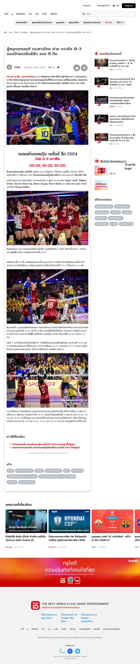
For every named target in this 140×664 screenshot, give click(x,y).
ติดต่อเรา (99, 637)
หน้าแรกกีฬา (21, 22)
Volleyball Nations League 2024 (57, 476)
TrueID (12, 5)
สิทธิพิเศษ (20, 14)
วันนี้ (6, 14)
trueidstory (102, 212)
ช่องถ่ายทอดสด (27, 482)
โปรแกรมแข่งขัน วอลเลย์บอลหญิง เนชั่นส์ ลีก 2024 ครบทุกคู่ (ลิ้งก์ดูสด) (43, 444)
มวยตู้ (113, 224)
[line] (62, 651)
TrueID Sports (53, 470)
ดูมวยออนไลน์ (115, 218)
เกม (37, 14)
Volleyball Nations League (22, 476)
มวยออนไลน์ (101, 224)
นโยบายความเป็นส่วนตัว (73, 637)
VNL (66, 470)
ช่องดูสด (12, 482)
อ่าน (30, 14)
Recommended (24, 470)
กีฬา (16, 32)
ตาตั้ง (44, 14)
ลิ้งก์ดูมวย (101, 218)
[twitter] (77, 651)
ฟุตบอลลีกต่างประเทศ (42, 22)
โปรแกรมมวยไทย (104, 206)
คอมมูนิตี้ (96, 629)
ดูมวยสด (116, 212)
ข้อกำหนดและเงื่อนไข (56, 637)
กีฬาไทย (108, 22)
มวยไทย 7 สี (126, 224)
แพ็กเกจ (73, 629)
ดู (12, 14)
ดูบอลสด (60, 22)
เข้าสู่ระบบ (129, 5)
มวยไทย (127, 212)
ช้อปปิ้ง (64, 629)
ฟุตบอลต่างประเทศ (92, 22)
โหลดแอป (87, 5)
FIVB (10, 470)
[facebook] (70, 651)
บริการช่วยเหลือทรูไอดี (111, 629)
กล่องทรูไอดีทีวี (84, 629)
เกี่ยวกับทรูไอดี (43, 637)
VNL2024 (77, 470)
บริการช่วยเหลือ (89, 637)
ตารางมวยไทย (122, 206)
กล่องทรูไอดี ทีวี (103, 5)
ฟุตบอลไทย (74, 22)
